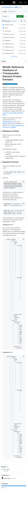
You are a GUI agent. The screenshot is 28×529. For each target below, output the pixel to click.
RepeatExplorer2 (7, 121)
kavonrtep (7, 21)
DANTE (15, 121)
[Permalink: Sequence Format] (1, 162)
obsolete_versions (9, 24)
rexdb (16, 7)
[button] (24, 172)
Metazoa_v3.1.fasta (9, 37)
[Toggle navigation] (2, 2)
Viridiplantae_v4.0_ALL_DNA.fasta (13, 50)
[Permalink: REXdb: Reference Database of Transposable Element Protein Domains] (1, 73)
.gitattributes (8, 31)
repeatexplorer (8, 7)
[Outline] (26, 61)
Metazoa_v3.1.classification (11, 34)
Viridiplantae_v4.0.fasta (10, 47)
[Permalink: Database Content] (1, 131)
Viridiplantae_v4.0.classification (12, 43)
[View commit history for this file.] (24, 21)
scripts (6, 28)
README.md (8, 40)
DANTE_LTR (6, 123)
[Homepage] (14, 2)
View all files (14, 56)
